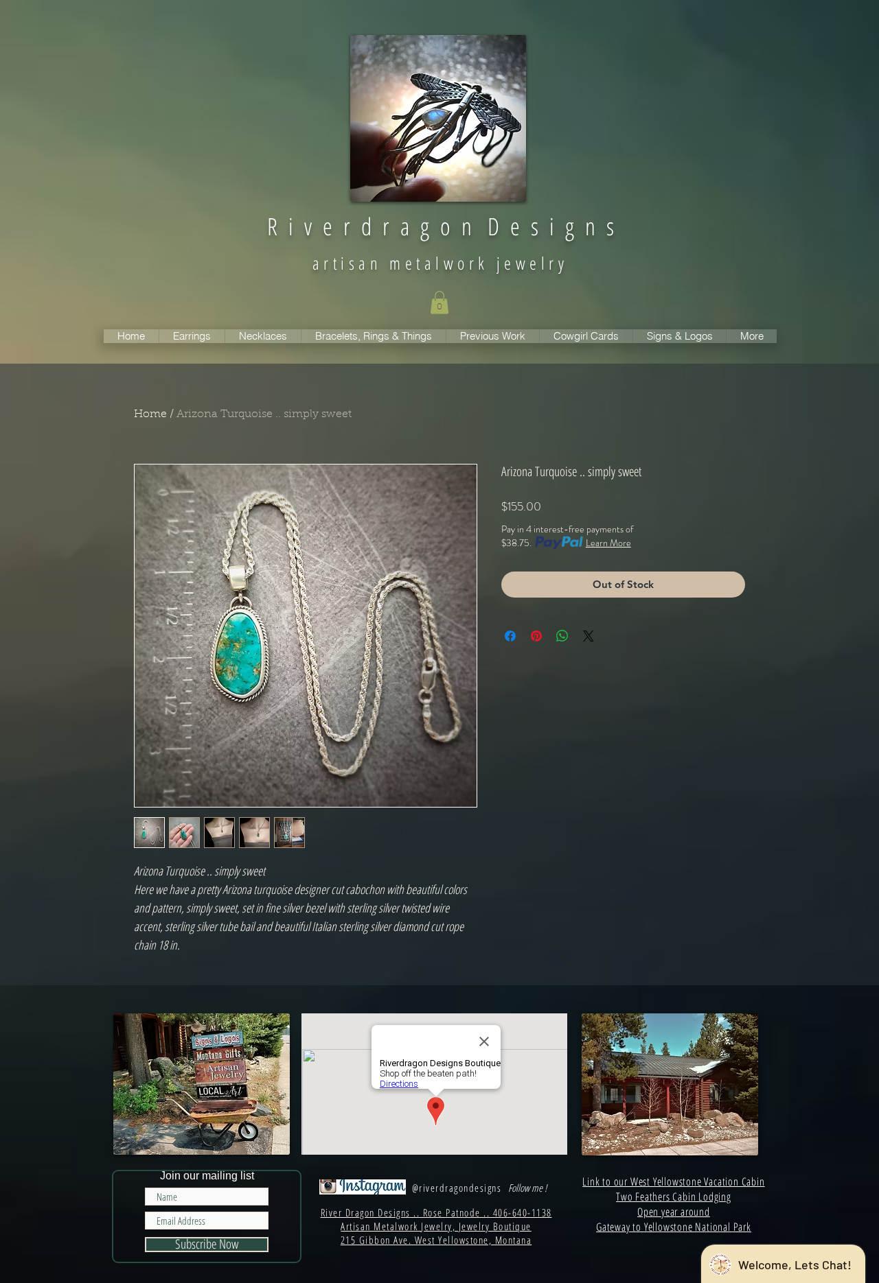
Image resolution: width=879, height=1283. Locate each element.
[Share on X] (588, 636)
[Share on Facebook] (510, 636)
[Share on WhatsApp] (562, 636)
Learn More (608, 543)
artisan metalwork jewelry (440, 262)
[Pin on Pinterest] (536, 636)
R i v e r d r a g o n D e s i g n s (440, 226)
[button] (439, 302)
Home (150, 414)
